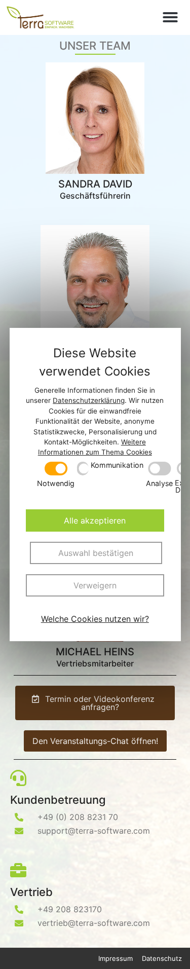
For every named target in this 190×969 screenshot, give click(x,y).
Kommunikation (117, 466)
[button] (170, 17)
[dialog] (95, 484)
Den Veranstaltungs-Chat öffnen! (95, 741)
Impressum (115, 958)
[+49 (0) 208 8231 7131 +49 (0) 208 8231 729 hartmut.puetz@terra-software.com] (95, 281)
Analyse (159, 483)
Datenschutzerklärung (89, 401)
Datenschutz (162, 958)
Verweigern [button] (95, 585)
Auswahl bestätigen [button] (96, 553)
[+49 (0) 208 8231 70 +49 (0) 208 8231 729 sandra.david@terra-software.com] (95, 118)
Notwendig (56, 483)
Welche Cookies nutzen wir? (95, 619)
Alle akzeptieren (95, 520)
